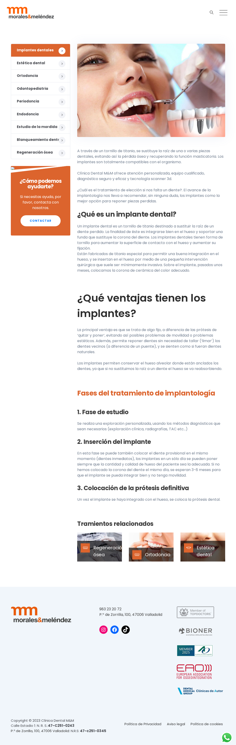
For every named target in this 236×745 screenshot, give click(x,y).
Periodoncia (28, 101)
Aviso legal (176, 724)
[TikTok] (125, 630)
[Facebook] (114, 630)
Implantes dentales (35, 50)
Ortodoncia (157, 554)
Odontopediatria (32, 88)
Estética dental (31, 63)
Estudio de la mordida (37, 126)
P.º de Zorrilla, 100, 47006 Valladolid (130, 614)
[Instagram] (103, 630)
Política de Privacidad (142, 724)
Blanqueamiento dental (39, 139)
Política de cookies (207, 724)
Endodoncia (28, 114)
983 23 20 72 (110, 609)
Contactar (40, 221)
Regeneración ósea (35, 152)
